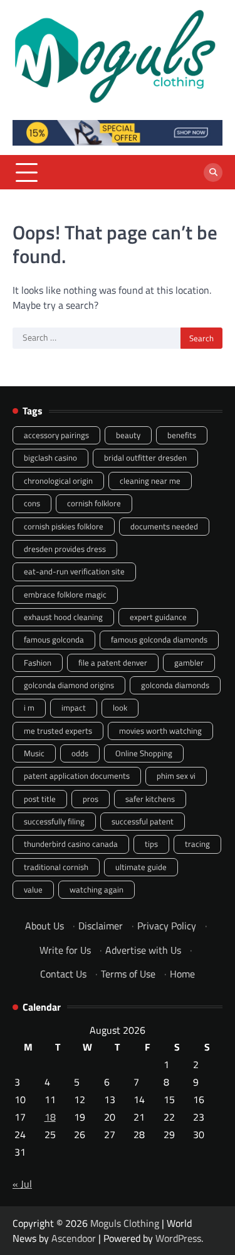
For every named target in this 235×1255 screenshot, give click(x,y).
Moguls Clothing (124, 1223)
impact (73, 707)
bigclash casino (50, 457)
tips (151, 844)
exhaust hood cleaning (63, 617)
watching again (96, 889)
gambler (189, 662)
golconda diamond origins (69, 685)
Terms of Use (128, 973)
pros (90, 798)
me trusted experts (58, 730)
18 (50, 1116)
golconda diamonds (175, 685)
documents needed (164, 526)
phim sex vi (176, 775)
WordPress (178, 1238)
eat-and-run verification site (74, 571)
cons (32, 503)
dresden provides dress (65, 548)
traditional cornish (56, 867)
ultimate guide (141, 867)
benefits (181, 435)
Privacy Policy (166, 925)
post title (40, 798)
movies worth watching (160, 730)
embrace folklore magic (65, 594)
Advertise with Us (143, 950)
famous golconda (54, 639)
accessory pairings (56, 435)
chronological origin (58, 480)
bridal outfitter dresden (145, 457)
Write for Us (65, 950)
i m (29, 707)
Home (182, 973)
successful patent (143, 821)
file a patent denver (112, 662)
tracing (197, 844)
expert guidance (158, 617)
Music (34, 753)
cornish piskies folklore (63, 526)
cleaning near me (150, 480)
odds (79, 753)
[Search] (213, 172)
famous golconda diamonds (159, 639)
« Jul (22, 1183)
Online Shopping (143, 753)
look (120, 707)
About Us (44, 925)
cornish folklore (94, 503)
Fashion (37, 662)
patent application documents (77, 775)
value (33, 889)
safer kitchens (150, 798)
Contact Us (63, 973)
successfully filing (54, 821)
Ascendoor (73, 1238)
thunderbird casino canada (71, 844)
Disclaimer (100, 925)
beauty (128, 435)
